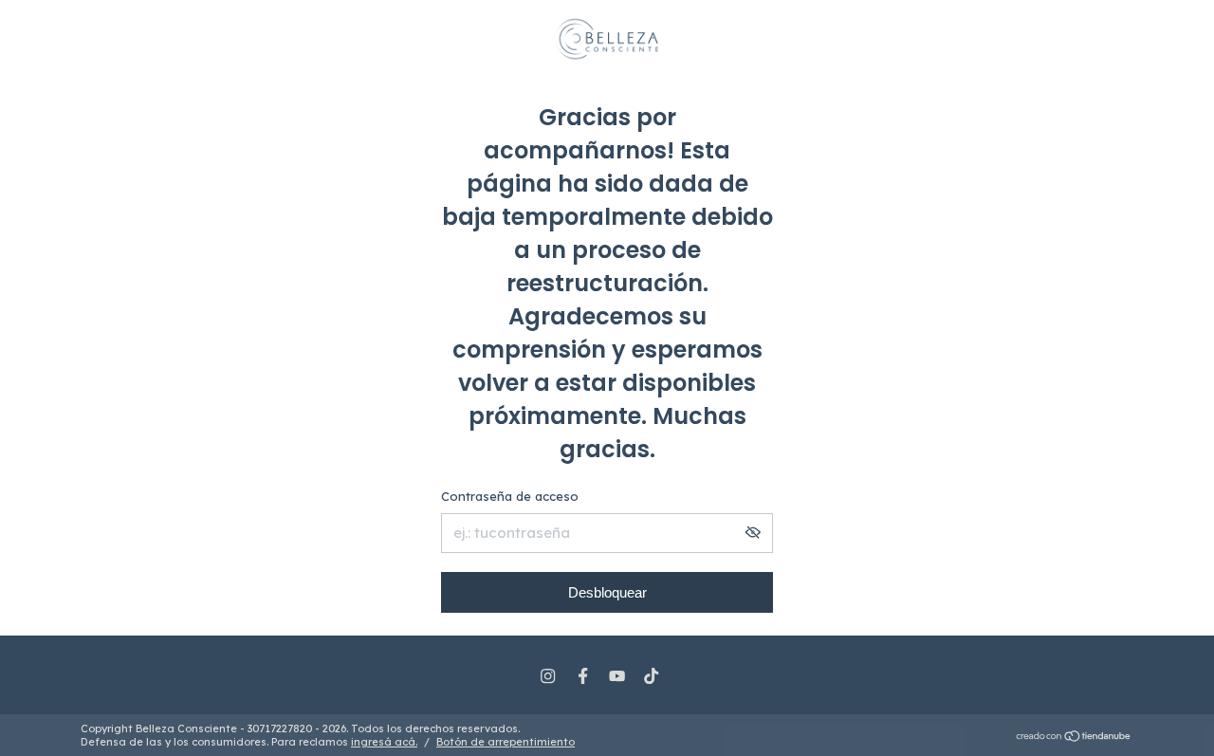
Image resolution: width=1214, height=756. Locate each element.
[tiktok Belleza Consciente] (651, 676)
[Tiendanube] (1074, 737)
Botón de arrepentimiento (505, 741)
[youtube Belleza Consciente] (617, 676)
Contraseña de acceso (510, 496)
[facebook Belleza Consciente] (583, 676)
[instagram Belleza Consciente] (548, 676)
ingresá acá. (384, 741)
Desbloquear (607, 592)
